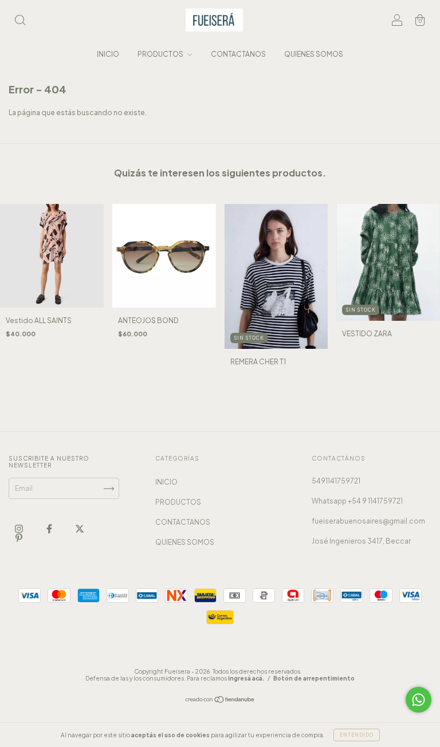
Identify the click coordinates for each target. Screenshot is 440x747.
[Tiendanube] (220, 701)
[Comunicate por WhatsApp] (418, 700)
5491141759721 (336, 481)
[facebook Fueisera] (50, 528)
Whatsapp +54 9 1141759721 (357, 501)
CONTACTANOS (238, 54)
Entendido (357, 735)
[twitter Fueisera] (79, 528)
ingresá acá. (246, 678)
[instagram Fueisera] (19, 528)
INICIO (108, 54)
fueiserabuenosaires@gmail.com (368, 521)
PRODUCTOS (161, 54)
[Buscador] (20, 21)
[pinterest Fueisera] (19, 537)
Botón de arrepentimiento (314, 678)
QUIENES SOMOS (313, 54)
